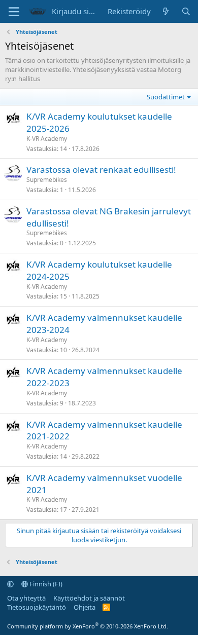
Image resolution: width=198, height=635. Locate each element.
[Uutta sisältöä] (166, 11)
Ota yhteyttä (26, 598)
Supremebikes (46, 179)
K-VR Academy (46, 138)
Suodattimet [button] (166, 96)
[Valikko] (14, 12)
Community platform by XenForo (87, 626)
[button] (10, 583)
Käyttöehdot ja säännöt (89, 598)
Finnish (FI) (45, 583)
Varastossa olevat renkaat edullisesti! (101, 169)
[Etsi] (186, 11)
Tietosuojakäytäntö (36, 607)
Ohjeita (84, 607)
